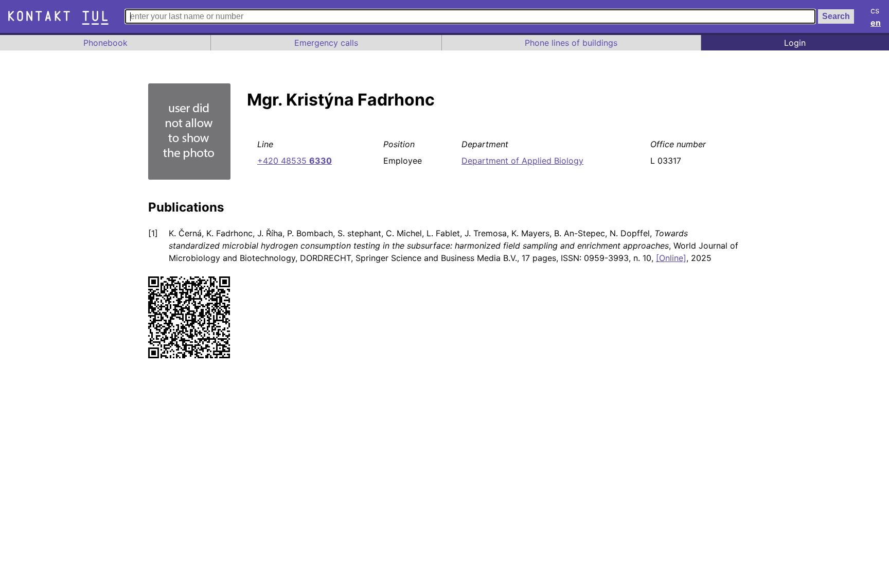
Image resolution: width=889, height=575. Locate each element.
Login (795, 43)
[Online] (671, 258)
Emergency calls (326, 43)
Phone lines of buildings (571, 43)
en (875, 23)
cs (874, 10)
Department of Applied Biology (522, 160)
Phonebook (105, 43)
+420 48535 (294, 160)
